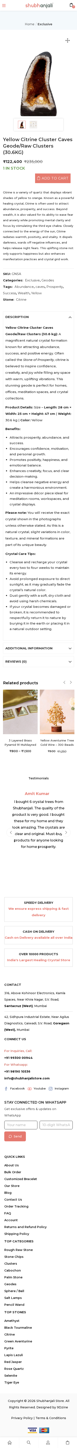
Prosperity (54, 287)
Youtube (40, 1088)
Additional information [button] (29, 648)
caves (40, 287)
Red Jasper (13, 1362)
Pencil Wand (14, 1305)
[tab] (38, 317)
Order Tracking (16, 1206)
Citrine (21, 299)
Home (29, 24)
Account (11, 1220)
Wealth (24, 293)
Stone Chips (14, 1257)
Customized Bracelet (20, 1179)
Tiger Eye (11, 1382)
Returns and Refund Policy (25, 1227)
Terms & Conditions (51, 1418)
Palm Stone (13, 1277)
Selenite (10, 1376)
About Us (11, 1165)
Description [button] (17, 317)
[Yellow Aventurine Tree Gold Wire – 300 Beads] (57, 712)
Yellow (36, 293)
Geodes (47, 280)
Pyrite (8, 1348)
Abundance (24, 287)
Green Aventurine (18, 1341)
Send (18, 1136)
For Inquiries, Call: (18, 1051)
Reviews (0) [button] (16, 661)
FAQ (7, 1213)
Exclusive (45, 24)
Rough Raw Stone (18, 1250)
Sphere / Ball (14, 1291)
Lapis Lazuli (13, 1355)
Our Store (11, 1186)
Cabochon (12, 1270)
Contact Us (13, 1199)
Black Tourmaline (18, 1328)
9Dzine (62, 1407)
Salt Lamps (13, 1298)
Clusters (10, 1264)
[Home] (9, 1442)
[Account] (48, 1442)
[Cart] (67, 1442)
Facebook (17, 1088)
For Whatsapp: (16, 1065)
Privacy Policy (22, 1418)
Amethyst (11, 1321)
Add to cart (55, 178)
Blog (8, 1193)
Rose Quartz (14, 1369)
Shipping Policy (16, 1234)
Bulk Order (12, 1172)
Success (9, 293)
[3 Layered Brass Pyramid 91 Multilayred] (20, 712)
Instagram (62, 1088)
